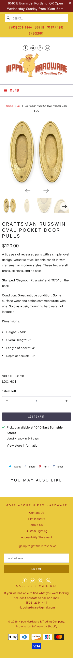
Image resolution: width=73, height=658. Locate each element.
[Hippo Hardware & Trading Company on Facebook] (25, 47)
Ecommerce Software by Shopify (36, 626)
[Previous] (27, 190)
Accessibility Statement (36, 537)
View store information (23, 445)
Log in (39, 27)
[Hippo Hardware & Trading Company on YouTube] (32, 47)
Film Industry (36, 518)
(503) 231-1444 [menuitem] (20, 27)
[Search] (9, 18)
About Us (36, 525)
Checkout (36, 33)
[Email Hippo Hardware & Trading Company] (47, 47)
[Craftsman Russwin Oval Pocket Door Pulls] (36, 152)
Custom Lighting (36, 531)
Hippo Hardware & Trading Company (41, 621)
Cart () (56, 27)
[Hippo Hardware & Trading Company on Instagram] (40, 47)
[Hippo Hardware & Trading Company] (36, 66)
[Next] (45, 190)
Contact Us (36, 512)
